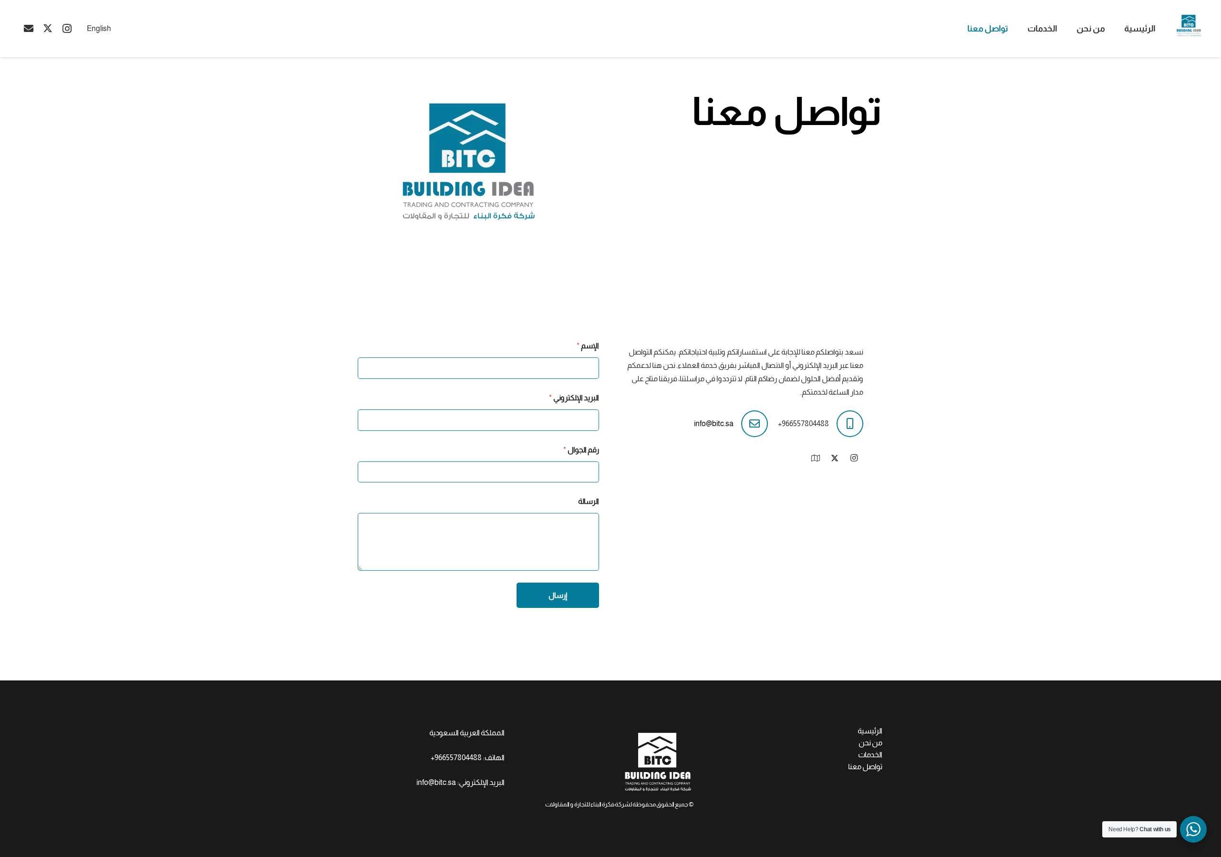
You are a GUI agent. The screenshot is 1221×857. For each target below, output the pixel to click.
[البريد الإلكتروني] (28, 28)
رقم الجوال (581, 450)
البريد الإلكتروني (574, 398)
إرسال (557, 595)
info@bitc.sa (714, 423)
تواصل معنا (865, 767)
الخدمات (870, 755)
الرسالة (588, 501)
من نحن (870, 743)
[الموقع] (815, 458)
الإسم (588, 346)
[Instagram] (66, 28)
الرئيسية (870, 731)
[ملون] (1189, 25)
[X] (47, 28)
